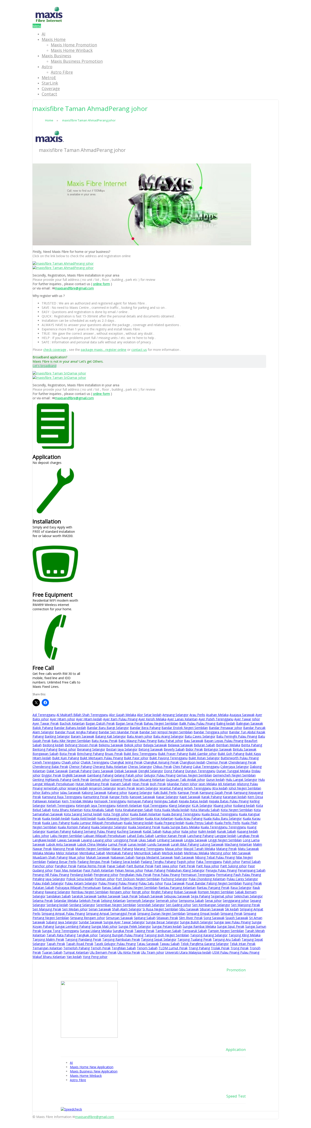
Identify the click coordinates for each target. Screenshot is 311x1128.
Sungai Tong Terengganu (60, 931)
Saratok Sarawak (84, 896)
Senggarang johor (236, 900)
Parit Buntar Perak (139, 866)
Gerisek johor (100, 779)
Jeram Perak (126, 788)
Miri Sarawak (241, 853)
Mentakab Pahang (119, 853)
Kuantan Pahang (58, 831)
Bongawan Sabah (46, 753)
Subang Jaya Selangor (62, 922)
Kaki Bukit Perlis (165, 792)
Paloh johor (231, 861)
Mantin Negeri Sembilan (92, 849)
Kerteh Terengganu (60, 805)
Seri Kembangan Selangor (211, 905)
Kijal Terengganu (155, 805)
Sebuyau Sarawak (177, 896)
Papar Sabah (116, 866)
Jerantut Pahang (171, 788)
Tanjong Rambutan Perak (121, 939)
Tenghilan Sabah (124, 948)
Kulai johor (189, 831)
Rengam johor (120, 892)
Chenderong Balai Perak (50, 766)
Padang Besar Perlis (61, 861)
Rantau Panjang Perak (213, 887)
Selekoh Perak (89, 900)
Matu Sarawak (248, 849)
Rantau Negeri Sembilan (140, 887)
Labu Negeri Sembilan (66, 836)
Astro (47, 66)
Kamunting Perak (95, 797)
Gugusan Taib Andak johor (185, 779)
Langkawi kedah (44, 840)
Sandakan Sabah (58, 896)
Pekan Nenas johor (129, 870)
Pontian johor (104, 879)
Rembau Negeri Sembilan (90, 892)
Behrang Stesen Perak (81, 745)
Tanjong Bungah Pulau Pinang (121, 935)
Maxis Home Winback (72, 50)
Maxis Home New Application (91, 1067)
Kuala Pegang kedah (169, 823)
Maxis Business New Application (93, 1071)
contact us (139, 349)
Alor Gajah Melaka (122, 715)
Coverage (51, 88)
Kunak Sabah (226, 831)
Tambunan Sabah (168, 931)
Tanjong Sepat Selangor (158, 939)
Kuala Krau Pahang (188, 818)
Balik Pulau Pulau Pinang (197, 723)
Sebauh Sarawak (151, 896)
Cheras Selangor (140, 766)
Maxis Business (56, 55)
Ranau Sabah (111, 887)
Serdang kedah (57, 905)
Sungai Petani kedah (167, 926)
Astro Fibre (62, 72)
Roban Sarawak (185, 892)
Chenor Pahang (80, 766)
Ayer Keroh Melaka (152, 719)
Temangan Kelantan (47, 948)
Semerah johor (167, 900)
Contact (49, 94)
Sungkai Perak (123, 931)
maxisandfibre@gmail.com (74, 288)
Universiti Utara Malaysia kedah (188, 952)
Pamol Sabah (251, 861)
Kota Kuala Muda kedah (171, 810)
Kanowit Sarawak (142, 797)
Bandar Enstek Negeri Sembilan (184, 728)
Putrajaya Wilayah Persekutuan (78, 887)
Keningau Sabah (166, 801)
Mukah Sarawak (98, 857)
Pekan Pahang (154, 870)
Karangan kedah (235, 797)
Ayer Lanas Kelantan (182, 719)
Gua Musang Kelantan (149, 779)
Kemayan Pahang (140, 801)
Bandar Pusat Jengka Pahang (76, 732)
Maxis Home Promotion (74, 45)
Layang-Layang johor (96, 840)
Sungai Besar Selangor (162, 922)
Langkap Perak (248, 836)
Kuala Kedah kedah (56, 818)
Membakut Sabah (92, 853)
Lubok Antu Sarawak (61, 844)
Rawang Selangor (57, 892)
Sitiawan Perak (167, 918)
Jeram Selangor (147, 788)
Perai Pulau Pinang (166, 874)
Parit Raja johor (207, 866)
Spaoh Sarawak (236, 918)
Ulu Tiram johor (152, 952)
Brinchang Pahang (90, 753)
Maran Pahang (122, 849)
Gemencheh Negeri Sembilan (234, 775)
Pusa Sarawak (174, 883)
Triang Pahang (199, 948)
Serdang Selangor (82, 905)
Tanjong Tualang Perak (194, 939)
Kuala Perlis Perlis (227, 823)
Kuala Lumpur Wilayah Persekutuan (97, 823)
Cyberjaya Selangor (234, 766)
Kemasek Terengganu (110, 801)
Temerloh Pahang (76, 948)
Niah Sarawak (184, 857)
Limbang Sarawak (170, 840)
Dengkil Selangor (150, 771)
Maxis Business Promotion (77, 61)
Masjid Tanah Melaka (199, 849)
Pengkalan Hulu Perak (135, 874)
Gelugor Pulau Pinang (160, 775)
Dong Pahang (174, 771)
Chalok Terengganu (95, 762)
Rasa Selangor (241, 887)
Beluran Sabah (204, 745)
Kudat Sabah (152, 831)
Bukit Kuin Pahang (65, 758)
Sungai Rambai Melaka (199, 926)
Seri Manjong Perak (245, 905)
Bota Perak (67, 753)
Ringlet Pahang (162, 892)
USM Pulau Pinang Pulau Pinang (235, 952)
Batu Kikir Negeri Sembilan (71, 741)
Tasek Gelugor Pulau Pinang (115, 944)
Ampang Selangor (175, 715)
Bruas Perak (114, 753)
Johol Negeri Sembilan (245, 788)
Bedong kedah (53, 745)
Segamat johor (222, 896)
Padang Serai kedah (125, 861)
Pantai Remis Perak (91, 866)
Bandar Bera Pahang (145, 728)
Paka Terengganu (209, 861)
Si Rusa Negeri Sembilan (160, 909)
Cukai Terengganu (206, 766)
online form (101, 284)
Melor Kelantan (67, 853)
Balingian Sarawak (249, 723)
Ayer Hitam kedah (89, 719)
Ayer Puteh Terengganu (216, 719)
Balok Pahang (43, 728)
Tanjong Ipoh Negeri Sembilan (166, 935)
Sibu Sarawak (189, 909)
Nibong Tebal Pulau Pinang (215, 857)
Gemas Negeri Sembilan (194, 775)
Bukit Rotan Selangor (204, 758)
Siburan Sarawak (212, 909)
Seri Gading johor (178, 905)
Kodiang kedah (244, 805)
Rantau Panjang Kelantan (177, 887)
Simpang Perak (231, 913)
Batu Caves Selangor (200, 736)
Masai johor (174, 849)
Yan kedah (74, 957)
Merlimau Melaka (196, 853)
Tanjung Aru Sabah (227, 939)
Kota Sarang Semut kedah (83, 814)
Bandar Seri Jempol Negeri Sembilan (166, 732)
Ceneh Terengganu (47, 762)
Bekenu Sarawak (111, 745)
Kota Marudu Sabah (205, 810)
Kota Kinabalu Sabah (99, 810)
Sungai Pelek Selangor (134, 926)
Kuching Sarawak (129, 831)
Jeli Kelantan (227, 784)
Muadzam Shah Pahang (50, 857)
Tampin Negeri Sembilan (226, 931)
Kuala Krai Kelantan (159, 818)
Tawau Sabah (170, 944)
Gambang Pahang (100, 775)
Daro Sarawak (102, 771)
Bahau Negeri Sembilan (161, 723)
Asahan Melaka (217, 715)
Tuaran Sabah (52, 952)
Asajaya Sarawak (242, 715)
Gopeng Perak (121, 779)
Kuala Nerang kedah (138, 823)
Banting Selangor (57, 736)
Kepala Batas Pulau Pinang (229, 801)
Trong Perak (239, 948)
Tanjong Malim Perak (48, 939)
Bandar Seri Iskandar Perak (118, 732)
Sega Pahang (200, 896)
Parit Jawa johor (166, 866)
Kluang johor (222, 805)
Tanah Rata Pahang (61, 935)
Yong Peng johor (95, 957)
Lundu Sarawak (158, 844)
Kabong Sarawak (94, 792)
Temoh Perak (101, 948)
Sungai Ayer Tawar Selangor (124, 922)
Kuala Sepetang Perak (144, 827)
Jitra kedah (220, 788)
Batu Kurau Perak (104, 741)
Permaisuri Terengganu (198, 874)
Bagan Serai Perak (129, 723)
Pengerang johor (106, 874)
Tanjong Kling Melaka (244, 935)
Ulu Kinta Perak (128, 952)
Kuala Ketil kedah (83, 818)
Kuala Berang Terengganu (181, 814)
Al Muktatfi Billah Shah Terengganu (82, 715)
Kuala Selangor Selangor (109, 827)
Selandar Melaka (66, 900)
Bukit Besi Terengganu (140, 753)
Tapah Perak (55, 944)
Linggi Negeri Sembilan (225, 840)
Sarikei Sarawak (108, 896)
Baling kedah (225, 723)
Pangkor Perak (65, 866)
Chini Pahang (182, 766)
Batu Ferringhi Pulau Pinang (236, 736)
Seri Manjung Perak (47, 909)
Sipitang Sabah (145, 918)
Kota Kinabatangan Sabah (134, 810)
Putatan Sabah (43, 887)
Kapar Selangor (167, 797)
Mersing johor (220, 853)
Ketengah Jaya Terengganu (96, 805)
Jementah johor (54, 788)
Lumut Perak (117, 844)
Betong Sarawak (150, 749)
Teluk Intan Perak (242, 944)
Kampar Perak (188, 792)
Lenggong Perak (125, 840)
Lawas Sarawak (68, 840)
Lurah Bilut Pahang (185, 844)
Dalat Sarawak (57, 771)
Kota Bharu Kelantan (67, 810)
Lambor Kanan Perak (170, 836)
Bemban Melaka (228, 745)
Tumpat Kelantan (76, 952)
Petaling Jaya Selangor (49, 879)
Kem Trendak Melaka (77, 801)
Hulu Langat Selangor (241, 779)
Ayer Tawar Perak (46, 723)
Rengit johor (141, 892)
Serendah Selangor (151, 905)
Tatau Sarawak (148, 944)
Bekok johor (133, 745)
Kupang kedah (247, 831)
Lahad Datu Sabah (140, 836)
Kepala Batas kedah (193, 801)
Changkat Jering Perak (126, 762)
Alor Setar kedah (149, 715)
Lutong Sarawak (212, 844)
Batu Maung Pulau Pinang (137, 741)
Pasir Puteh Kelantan (98, 870)
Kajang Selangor (140, 792)
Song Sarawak (214, 918)
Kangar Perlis (119, 797)
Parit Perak (187, 866)
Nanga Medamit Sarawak (154, 857)
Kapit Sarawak (189, 797)
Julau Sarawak (70, 792)
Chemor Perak (216, 762)
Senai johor (213, 900)
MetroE (49, 77)
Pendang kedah (81, 874)
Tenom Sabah (147, 948)
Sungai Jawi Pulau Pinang (232, 922)
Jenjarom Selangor (102, 788)
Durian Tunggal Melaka (233, 771)
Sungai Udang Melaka (96, 931)
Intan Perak (140, 784)
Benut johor (67, 749)
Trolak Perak (220, 948)
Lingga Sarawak (195, 840)
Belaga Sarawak (155, 745)
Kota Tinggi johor (116, 814)
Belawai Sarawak (180, 745)
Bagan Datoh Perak (100, 723)
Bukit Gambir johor (203, 753)
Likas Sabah (147, 840)
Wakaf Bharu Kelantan (49, 957)
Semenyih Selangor (141, 900)
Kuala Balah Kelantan (145, 814)
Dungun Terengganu (200, 771)
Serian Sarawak (100, 909)
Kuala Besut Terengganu (219, 814)
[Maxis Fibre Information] (49, 21)
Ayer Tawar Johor (247, 719)
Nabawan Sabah (122, 857)
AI (43, 34)
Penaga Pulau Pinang (221, 870)
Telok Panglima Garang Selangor (205, 944)
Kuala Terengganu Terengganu (223, 827)
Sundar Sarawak (90, 922)
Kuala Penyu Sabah (199, 823)
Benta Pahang (251, 745)
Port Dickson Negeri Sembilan (138, 879)
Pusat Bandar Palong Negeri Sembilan (214, 883)
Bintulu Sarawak (244, 749)
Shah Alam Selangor (127, 909)
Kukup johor (171, 831)
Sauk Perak (129, 896)
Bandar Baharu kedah (70, 728)
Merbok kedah (172, 853)
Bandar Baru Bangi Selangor (108, 728)
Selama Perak (43, 900)
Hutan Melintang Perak (92, 784)
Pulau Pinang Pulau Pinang (118, 883)
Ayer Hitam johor (62, 719)
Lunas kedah (137, 844)
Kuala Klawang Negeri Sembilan (120, 818)
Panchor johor (43, 866)
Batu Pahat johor (170, 741)
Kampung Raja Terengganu (62, 797)
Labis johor (41, 836)
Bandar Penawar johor (225, 728)
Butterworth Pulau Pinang (240, 758)
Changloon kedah (192, 762)
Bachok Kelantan (72, 723)
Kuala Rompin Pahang (74, 827)
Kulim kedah (207, 831)
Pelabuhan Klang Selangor (185, 870)
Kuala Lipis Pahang (56, 823)
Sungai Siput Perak (230, 926)
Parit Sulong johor (233, 866)
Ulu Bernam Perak (103, 952)
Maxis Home (54, 39)
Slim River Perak (191, 918)
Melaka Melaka (44, 853)
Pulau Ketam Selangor (81, 883)
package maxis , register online (103, 349)
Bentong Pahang (45, 749)
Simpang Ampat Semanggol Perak (111, 913)
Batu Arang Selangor (168, 736)
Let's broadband (44, 366)
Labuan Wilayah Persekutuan (104, 836)
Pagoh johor (186, 861)
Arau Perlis (197, 715)
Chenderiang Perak (242, 762)
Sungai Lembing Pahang (72, 926)
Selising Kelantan (113, 900)
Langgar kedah (225, 836)
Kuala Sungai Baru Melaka (180, 827)
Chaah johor (70, 762)
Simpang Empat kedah (202, 913)
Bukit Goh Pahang (231, 753)
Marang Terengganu (149, 849)
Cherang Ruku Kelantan (110, 766)
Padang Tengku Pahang (158, 861)
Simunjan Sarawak (119, 918)
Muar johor (77, 857)
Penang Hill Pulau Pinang (51, 874)
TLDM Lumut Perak (173, 948)
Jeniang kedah (77, 788)
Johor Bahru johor (46, 792)
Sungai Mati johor (104, 926)
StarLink (50, 83)
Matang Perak (226, 849)
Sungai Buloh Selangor (196, 922)
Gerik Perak (80, 779)
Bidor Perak (194, 749)
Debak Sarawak (125, 771)
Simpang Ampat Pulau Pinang (63, 913)
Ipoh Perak (158, 784)
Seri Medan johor (75, 909)
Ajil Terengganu (44, 715)
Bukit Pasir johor (136, 758)
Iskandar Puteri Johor (182, 784)
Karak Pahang (211, 797)
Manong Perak (63, 849)
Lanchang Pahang (200, 836)
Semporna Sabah (191, 900)
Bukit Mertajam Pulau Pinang (101, 758)
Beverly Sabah (174, 749)
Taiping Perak (144, 931)
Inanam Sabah (120, 784)
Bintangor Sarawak (218, 749)
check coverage (54, 349)
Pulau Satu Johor (150, 883)
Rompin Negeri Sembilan (216, 892)
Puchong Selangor (174, 879)
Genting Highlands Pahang (52, 779)
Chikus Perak (162, 766)
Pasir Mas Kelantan (68, 870)
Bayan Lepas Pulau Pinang (223, 741)
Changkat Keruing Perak (161, 762)
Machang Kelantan (238, 844)
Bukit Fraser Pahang (173, 753)
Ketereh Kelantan (129, 805)
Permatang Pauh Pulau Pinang (238, 874)
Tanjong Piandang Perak (83, 939)
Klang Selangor (180, 805)
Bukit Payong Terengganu (168, 758)
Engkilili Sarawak (74, 775)
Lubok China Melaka (92, 844)
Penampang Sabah (251, 870)
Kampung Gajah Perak (215, 792)
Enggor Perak (51, 775)
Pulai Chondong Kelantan (207, 879)
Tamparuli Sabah (194, 931)
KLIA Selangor (202, 805)
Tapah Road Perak (79, 944)
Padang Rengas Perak (93, 861)
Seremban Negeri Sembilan (116, 905)
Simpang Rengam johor (87, 918)
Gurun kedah (215, 779)
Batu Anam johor (139, 736)
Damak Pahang (80, 771)
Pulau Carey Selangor (242, 879)
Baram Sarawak (82, 736)
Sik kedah (232, 909)
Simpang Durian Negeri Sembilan (161, 913)
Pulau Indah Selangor (48, 883)
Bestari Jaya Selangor (122, 749)
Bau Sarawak (193, 741)
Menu (37, 26)
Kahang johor (117, 792)
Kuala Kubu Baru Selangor (222, 818)
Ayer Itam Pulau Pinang (120, 719)
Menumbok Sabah (147, 853)
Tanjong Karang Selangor (209, 935)
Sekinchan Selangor (248, 896)
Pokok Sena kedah (80, 879)
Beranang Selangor (91, 749)
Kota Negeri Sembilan (237, 810)
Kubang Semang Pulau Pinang (94, 831)
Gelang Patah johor (128, 775)
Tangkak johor (87, 935)
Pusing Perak (252, 883)
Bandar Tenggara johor (211, 732)
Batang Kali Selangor (110, 736)
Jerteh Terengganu (197, 788)
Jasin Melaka (208, 784)
